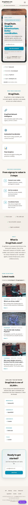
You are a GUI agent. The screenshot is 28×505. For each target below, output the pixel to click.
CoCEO (9, 439)
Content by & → (13, 280)
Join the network (14, 48)
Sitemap (10, 490)
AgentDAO (10, 412)
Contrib (10, 421)
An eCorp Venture (7, 3)
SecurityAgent (14, 70)
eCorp (15, 490)
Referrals (10, 430)
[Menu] (25, 2)
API (6, 490)
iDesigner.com (9, 500)
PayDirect (11, 74)
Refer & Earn (22, 502)
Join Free (14, 472)
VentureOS (11, 67)
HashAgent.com (12, 78)
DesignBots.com (14, 501)
